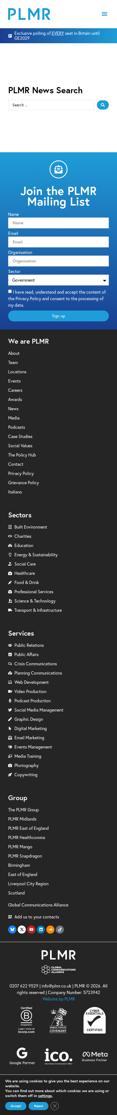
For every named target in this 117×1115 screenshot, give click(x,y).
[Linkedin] (41, 929)
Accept (16, 1106)
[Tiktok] (60, 929)
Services (21, 633)
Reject (38, 1106)
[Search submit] (103, 105)
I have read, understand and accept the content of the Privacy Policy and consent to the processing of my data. (57, 298)
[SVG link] (29, 14)
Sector (14, 271)
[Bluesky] (12, 929)
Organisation (20, 252)
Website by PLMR (58, 999)
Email (13, 233)
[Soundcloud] (50, 929)
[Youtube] (31, 929)
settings (45, 1096)
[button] (104, 14)
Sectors (20, 514)
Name (13, 214)
